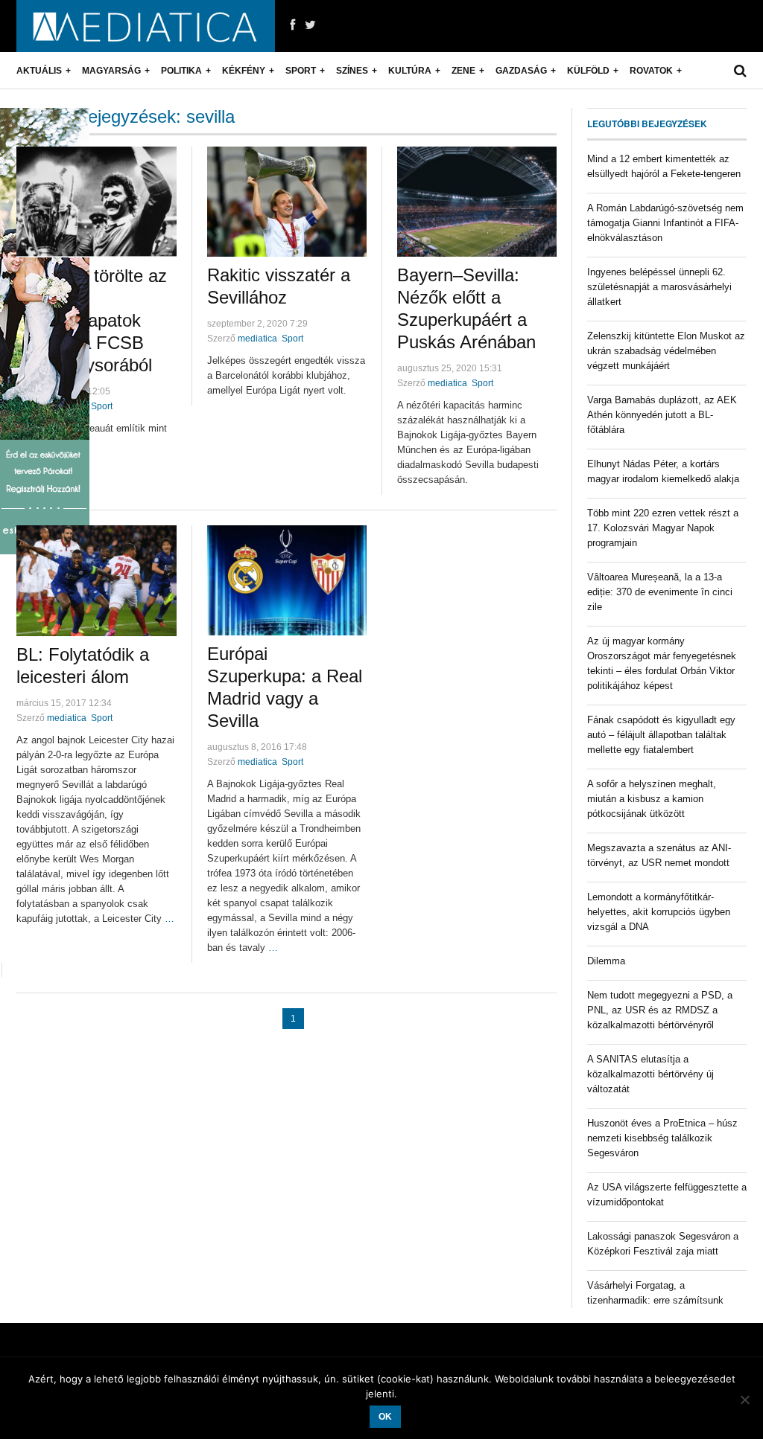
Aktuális (39, 70)
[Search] (740, 70)
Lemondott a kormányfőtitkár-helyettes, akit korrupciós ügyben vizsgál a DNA (658, 911)
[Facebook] (292, 25)
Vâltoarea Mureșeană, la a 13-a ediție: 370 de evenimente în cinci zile (659, 591)
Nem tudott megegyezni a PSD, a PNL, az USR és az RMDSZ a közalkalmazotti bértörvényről (659, 1010)
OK (385, 1416)
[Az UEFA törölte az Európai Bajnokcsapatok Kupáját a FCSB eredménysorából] (96, 202)
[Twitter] (310, 25)
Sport (300, 70)
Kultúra (409, 70)
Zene (463, 70)
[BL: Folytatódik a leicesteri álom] (96, 580)
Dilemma (606, 961)
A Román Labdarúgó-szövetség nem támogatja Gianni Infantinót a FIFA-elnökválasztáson (665, 222)
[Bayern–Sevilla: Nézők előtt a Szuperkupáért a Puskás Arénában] (477, 202)
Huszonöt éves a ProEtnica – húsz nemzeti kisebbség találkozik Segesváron (662, 1138)
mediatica (257, 338)
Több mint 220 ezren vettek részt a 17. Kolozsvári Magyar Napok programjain (662, 527)
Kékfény (243, 70)
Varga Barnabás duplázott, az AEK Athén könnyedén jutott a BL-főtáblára (662, 414)
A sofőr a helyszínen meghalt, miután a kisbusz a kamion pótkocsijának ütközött (651, 798)
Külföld (588, 70)
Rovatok (651, 70)
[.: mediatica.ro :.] (145, 26)
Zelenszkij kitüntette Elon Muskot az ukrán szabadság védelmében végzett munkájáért (666, 350)
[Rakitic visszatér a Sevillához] (287, 202)
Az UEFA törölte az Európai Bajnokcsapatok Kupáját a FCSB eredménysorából (91, 320)
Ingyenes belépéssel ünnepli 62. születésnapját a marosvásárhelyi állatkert (659, 286)
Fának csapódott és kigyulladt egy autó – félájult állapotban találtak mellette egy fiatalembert (661, 734)
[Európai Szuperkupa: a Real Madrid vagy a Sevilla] (287, 580)
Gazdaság (521, 70)
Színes (352, 70)
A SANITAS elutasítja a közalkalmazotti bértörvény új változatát (650, 1074)
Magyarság (111, 70)
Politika (181, 70)
